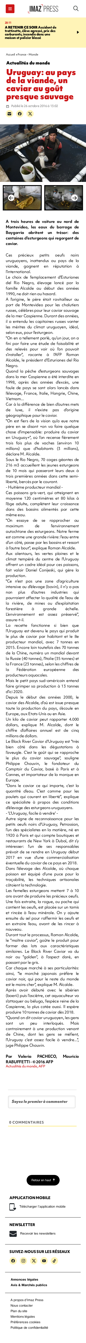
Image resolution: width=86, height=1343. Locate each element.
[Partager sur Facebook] (19, 113)
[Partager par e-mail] (9, 113)
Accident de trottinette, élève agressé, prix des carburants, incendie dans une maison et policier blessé (30, 32)
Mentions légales (23, 1316)
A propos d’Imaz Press (27, 1300)
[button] (10, 8)
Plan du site (19, 1311)
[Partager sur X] (30, 113)
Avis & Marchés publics (29, 1285)
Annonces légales (24, 1279)
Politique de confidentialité (29, 1327)
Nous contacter (22, 1305)
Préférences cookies (25, 1322)
